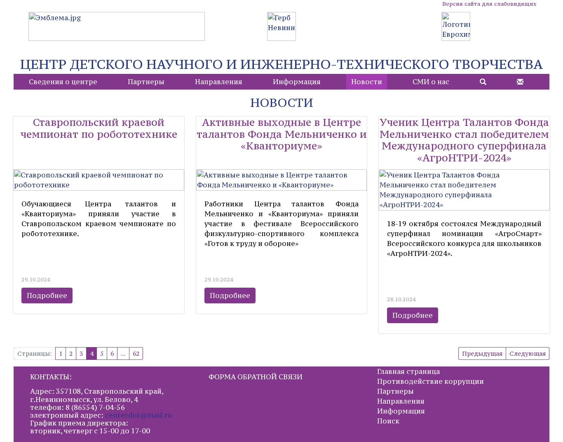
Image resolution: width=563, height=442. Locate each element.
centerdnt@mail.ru (138, 415)
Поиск (388, 420)
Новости (366, 81)
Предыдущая (482, 353)
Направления (218, 81)
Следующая (527, 353)
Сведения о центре (63, 81)
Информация (297, 81)
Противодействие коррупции (430, 381)
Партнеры (146, 81)
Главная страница (408, 371)
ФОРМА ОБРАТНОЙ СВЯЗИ (256, 376)
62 (136, 353)
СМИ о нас (431, 81)
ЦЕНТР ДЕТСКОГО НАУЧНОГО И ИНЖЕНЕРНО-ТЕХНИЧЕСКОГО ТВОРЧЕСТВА (281, 64)
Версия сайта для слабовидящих (489, 3)
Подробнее (47, 295)
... (123, 353)
